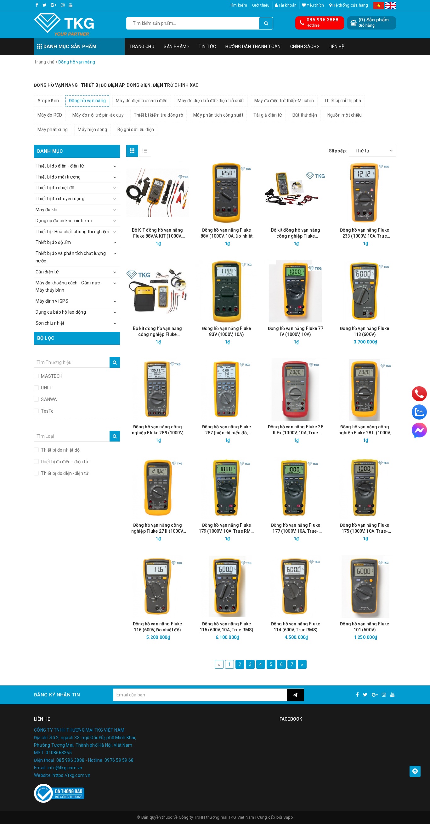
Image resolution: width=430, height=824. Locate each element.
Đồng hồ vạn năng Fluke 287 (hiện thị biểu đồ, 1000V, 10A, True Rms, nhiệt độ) (226, 430)
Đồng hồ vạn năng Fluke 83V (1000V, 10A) (226, 331)
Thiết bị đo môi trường (58, 176)
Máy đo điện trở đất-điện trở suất (211, 100)
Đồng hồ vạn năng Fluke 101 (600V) (364, 626)
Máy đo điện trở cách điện (141, 100)
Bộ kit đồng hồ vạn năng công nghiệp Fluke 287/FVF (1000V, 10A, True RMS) (296, 233)
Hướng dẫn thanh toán (252, 46)
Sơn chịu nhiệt (50, 323)
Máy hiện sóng (92, 129)
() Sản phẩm (374, 22)
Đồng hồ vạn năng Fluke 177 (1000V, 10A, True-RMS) (295, 528)
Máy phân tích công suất (218, 115)
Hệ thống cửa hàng (349, 5)
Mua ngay (168, 243)
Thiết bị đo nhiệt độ (55, 187)
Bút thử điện (304, 115)
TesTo (47, 411)
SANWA (48, 399)
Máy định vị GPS (52, 301)
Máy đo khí (47, 209)
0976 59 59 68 (119, 760)
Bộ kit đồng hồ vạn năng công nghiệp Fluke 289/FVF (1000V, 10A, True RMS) (157, 332)
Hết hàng (306, 243)
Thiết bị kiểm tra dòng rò (158, 115)
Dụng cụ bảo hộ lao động (61, 312)
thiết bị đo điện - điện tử (64, 461)
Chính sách (304, 46)
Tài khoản (287, 5)
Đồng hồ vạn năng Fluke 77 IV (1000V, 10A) (295, 331)
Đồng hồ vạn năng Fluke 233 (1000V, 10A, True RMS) (364, 233)
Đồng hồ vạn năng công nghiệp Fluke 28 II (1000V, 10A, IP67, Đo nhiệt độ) (364, 430)
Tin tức (207, 46)
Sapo (288, 817)
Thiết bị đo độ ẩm (53, 242)
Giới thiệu (261, 5)
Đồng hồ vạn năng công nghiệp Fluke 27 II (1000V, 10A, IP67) (157, 528)
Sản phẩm (176, 46)
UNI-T (46, 387)
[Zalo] (419, 412)
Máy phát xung (52, 129)
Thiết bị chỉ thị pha (342, 100)
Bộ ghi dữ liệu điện (135, 129)
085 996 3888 (322, 20)
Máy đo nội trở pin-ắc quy (98, 115)
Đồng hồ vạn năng (87, 100)
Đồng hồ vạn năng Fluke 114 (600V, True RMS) (295, 626)
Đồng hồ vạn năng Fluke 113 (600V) (364, 331)
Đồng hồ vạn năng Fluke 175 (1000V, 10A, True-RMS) (364, 528)
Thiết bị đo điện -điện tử (64, 473)
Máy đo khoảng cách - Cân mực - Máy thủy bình (69, 286)
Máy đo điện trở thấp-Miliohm (284, 100)
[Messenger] (419, 430)
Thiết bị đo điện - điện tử (60, 165)
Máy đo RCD (49, 115)
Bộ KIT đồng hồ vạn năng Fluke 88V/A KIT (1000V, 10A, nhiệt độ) (157, 233)
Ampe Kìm (48, 100)
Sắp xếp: (338, 150)
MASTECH (51, 376)
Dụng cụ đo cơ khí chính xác (64, 220)
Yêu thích (315, 5)
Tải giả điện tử (267, 115)
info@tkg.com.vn (65, 767)
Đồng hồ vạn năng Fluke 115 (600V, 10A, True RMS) (227, 626)
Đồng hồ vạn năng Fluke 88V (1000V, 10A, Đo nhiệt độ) (227, 233)
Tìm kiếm (238, 5)
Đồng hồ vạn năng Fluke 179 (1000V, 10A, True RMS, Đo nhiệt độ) (227, 528)
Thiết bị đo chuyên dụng (60, 198)
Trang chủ (142, 46)
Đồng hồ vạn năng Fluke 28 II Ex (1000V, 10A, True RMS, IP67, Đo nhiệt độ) (295, 430)
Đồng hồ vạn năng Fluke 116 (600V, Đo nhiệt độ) (157, 626)
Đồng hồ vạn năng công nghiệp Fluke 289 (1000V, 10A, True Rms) (157, 430)
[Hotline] (419, 393)
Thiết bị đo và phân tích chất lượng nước (71, 257)
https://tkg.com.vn (71, 775)
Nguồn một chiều (344, 115)
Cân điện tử (47, 271)
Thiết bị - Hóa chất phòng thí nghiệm (72, 231)
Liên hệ (336, 46)
